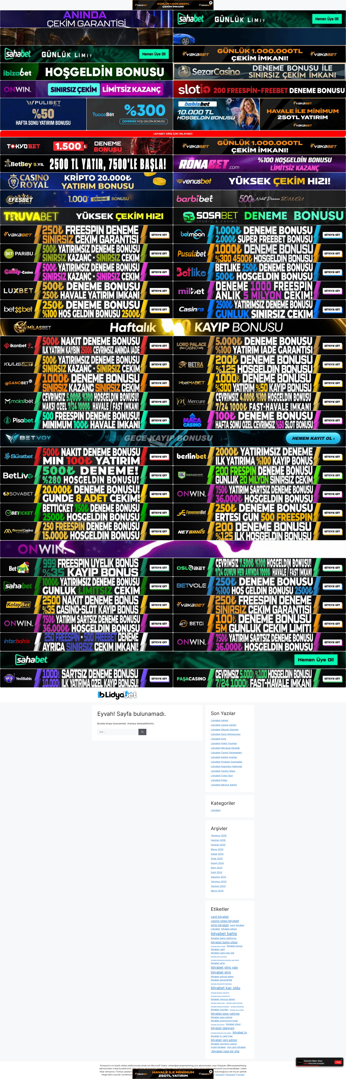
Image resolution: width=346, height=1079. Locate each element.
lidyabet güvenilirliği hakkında (221, 984)
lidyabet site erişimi (217, 1024)
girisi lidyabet (220, 925)
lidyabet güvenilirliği (221, 980)
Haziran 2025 (218, 844)
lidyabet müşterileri (237, 1006)
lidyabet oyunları (219, 1009)
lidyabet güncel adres (222, 976)
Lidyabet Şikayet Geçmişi (224, 729)
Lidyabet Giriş (218, 738)
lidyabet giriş (221, 972)
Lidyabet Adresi (219, 720)
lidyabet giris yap (224, 967)
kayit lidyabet (237, 925)
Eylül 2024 (216, 872)
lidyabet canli (218, 949)
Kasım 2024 (217, 863)
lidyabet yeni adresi (224, 1040)
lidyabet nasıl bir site (225, 1051)
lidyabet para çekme (221, 1017)
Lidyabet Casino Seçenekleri (226, 752)
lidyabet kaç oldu (225, 988)
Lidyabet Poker (219, 780)
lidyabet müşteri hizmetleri (220, 1006)
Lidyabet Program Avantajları (226, 761)
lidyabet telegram (222, 1028)
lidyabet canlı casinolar (219, 956)
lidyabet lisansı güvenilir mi (220, 996)
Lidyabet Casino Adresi (223, 725)
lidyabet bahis (224, 933)
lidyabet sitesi (233, 1024)
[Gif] (173, 327)
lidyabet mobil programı (234, 1003)
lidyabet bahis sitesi (224, 942)
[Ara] (142, 732)
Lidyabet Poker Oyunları (224, 743)
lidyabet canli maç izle (222, 953)
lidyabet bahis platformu (224, 938)
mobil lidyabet (218, 1047)
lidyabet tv (240, 1032)
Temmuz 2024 (219, 881)
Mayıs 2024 (217, 890)
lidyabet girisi (218, 963)
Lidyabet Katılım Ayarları (224, 757)
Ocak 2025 (217, 858)
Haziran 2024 (218, 886)
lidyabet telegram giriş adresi (221, 1033)
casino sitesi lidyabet (225, 921)
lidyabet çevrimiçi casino (224, 1043)
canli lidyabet (220, 916)
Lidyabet (215, 810)
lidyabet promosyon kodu (224, 1020)
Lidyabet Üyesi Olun (222, 775)
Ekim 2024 (216, 867)
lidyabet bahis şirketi (218, 946)
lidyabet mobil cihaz (218, 1003)
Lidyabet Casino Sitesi (223, 771)
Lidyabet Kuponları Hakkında (226, 766)
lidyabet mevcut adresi (223, 999)
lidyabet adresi (229, 929)
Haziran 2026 (218, 840)
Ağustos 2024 (218, 877)
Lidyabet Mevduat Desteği (225, 748)
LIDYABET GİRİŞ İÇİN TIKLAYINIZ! (173, 133)
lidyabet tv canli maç (222, 1036)
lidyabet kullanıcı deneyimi (220, 993)
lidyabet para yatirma (225, 1013)
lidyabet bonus (234, 946)
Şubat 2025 (217, 854)
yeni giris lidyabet (236, 1047)
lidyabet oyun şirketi (237, 1010)
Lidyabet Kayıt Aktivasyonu (225, 734)
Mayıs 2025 (217, 849)
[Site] (86, 234)
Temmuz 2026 (219, 835)
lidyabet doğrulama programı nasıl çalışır (225, 960)
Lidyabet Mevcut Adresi (224, 784)
